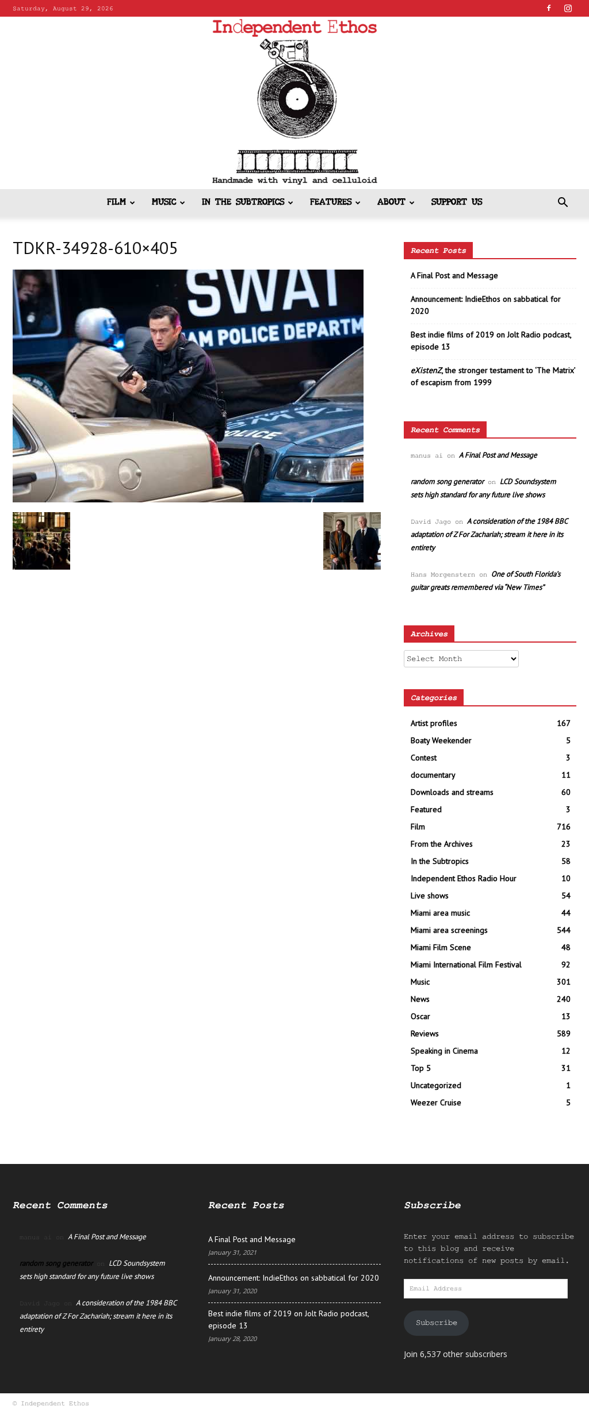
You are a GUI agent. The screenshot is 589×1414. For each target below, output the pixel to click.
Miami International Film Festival (466, 964)
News (420, 999)
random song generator (447, 481)
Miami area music (440, 913)
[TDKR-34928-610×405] (188, 500)
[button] (562, 203)
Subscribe (436, 1322)
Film (116, 202)
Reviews (425, 1033)
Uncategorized (436, 1085)
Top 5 (421, 1068)
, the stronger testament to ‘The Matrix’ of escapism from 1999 (493, 376)
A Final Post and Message (454, 275)
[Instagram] (567, 8)
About (391, 202)
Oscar (420, 1016)
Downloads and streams (452, 792)
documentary (433, 775)
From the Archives (442, 844)
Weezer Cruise (436, 1102)
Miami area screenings (449, 930)
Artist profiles (434, 723)
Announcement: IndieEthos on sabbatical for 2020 (486, 305)
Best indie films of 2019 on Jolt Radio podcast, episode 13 (491, 340)
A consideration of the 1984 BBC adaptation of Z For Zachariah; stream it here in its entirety (489, 534)
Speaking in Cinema (444, 1051)
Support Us (456, 202)
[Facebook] (548, 8)
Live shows (430, 895)
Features (330, 202)
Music (164, 202)
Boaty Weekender (441, 740)
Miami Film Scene (441, 947)
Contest (424, 757)
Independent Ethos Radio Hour (464, 878)
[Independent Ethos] (294, 103)
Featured (426, 809)
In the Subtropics (243, 202)
